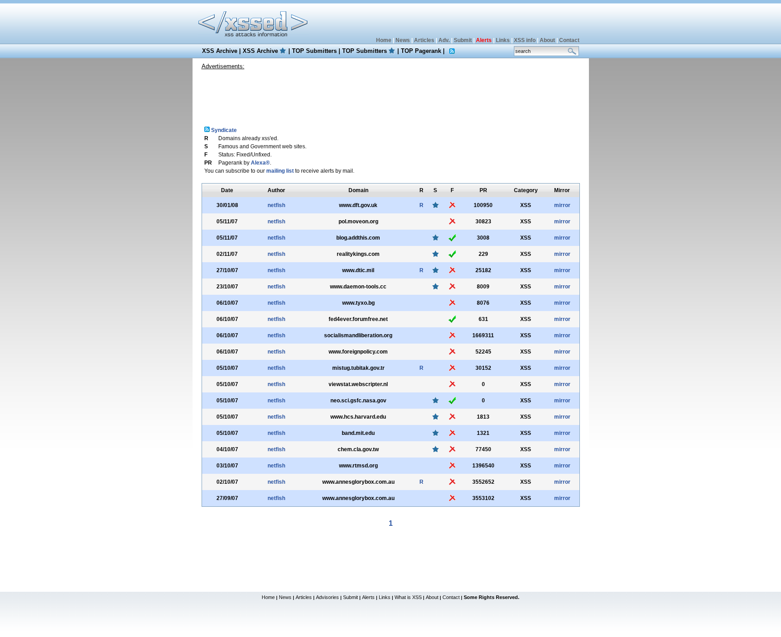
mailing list (280, 171)
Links (503, 40)
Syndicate (223, 130)
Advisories (327, 597)
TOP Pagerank (421, 50)
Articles (424, 40)
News (402, 40)
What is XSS (408, 597)
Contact (569, 40)
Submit (463, 40)
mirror (562, 205)
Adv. (444, 40)
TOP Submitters (314, 50)
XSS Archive (219, 50)
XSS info (525, 40)
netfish (276, 205)
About (547, 40)
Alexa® (260, 163)
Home (383, 40)
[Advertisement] (390, 94)
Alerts (368, 597)
